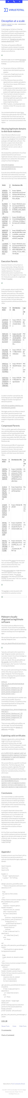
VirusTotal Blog (13, 1089)
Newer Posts (5, 1026)
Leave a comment (6, 25)
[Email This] (2, 1021)
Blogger (24, 1089)
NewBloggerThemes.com (14, 1093)
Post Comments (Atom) (18, 1084)
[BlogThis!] (3, 1021)
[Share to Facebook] (6, 1021)
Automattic (11, 1091)
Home (14, 1026)
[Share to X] (5, 1021)
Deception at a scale (13, 20)
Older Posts (22, 1026)
